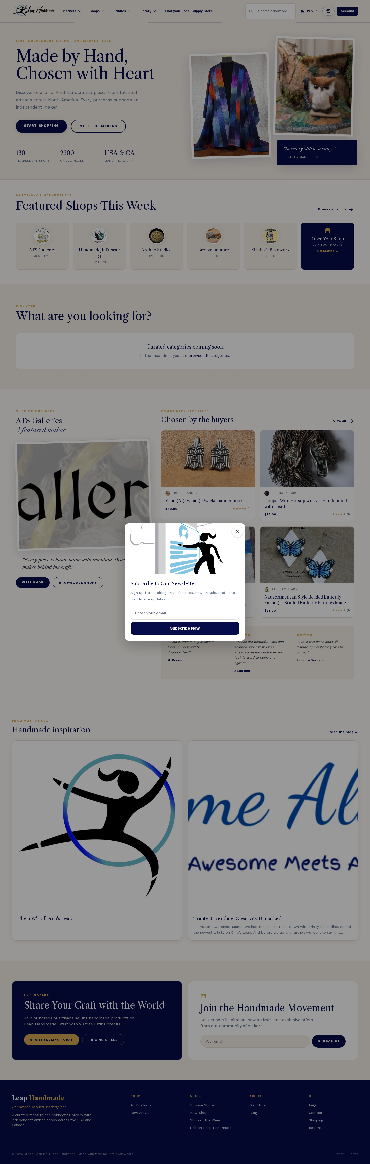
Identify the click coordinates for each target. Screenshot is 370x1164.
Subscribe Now (185, 628)
